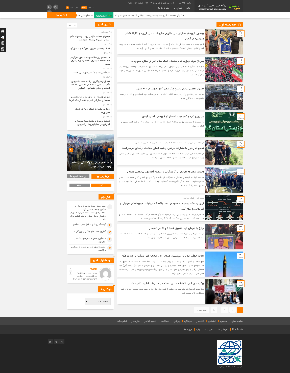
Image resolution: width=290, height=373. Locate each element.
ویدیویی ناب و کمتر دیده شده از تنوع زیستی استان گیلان (173, 116)
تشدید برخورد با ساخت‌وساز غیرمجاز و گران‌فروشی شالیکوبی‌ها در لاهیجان (92, 122)
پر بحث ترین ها (78, 176)
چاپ (198, 329)
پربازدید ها (102, 176)
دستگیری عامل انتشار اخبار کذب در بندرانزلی (90, 240)
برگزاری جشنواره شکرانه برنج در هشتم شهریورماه (92, 110)
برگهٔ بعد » (202, 310)
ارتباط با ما (163, 8)
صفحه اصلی (237, 321)
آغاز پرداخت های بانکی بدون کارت (90, 231)
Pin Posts (237, 329)
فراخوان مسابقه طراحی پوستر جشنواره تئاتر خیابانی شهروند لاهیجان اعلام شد (170, 15)
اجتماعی (212, 321)
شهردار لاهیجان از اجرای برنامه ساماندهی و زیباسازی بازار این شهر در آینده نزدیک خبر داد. (88, 98)
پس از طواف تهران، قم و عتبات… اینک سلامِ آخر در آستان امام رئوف (167, 61)
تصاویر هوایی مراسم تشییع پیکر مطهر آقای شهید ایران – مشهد (170, 89)
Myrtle (93, 269)
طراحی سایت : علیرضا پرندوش (230, 366)
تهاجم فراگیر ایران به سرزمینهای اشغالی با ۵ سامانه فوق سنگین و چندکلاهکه (163, 256)
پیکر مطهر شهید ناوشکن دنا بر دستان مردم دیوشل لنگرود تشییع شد (167, 283)
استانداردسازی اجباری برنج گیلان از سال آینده (95, 15)
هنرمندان (135, 321)
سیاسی (223, 321)
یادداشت (165, 321)
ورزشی (177, 321)
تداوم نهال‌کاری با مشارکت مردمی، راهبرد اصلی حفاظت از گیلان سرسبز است (163, 148)
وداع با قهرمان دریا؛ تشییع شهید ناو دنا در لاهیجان (176, 228)
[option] (90, 37)
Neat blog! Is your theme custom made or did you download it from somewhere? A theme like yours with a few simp (85, 279)
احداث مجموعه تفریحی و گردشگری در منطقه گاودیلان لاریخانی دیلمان (165, 172)
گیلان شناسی (150, 321)
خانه (188, 8)
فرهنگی (188, 321)
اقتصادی (200, 321)
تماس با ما (122, 321)
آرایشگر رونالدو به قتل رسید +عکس (89, 224)
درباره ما (178, 8)
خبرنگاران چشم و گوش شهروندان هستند (91, 72)
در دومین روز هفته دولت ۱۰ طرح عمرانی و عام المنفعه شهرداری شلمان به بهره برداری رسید (90, 61)
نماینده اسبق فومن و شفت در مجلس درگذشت (88, 248)
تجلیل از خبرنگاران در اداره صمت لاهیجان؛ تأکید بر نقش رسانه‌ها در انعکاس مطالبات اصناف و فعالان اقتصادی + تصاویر (90, 85)
